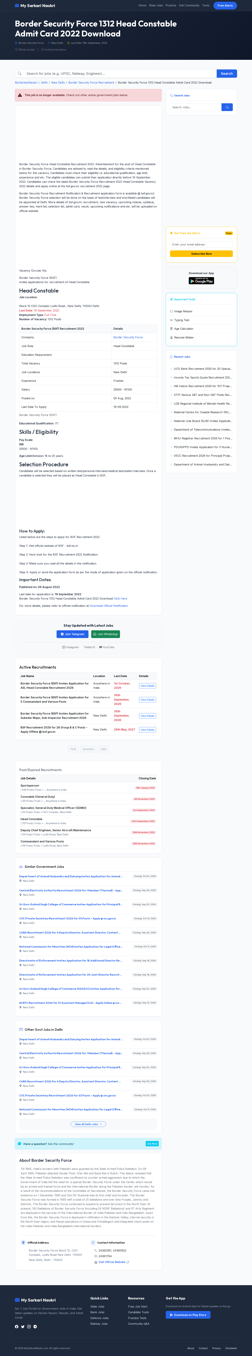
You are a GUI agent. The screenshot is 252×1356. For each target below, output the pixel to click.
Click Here (120, 598)
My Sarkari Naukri (37, 5)
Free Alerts (225, 5)
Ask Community (189, 5)
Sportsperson (30, 785)
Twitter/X (89, 647)
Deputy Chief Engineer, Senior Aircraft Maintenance (56, 830)
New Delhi (58, 82)
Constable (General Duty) (38, 796)
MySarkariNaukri (26, 82)
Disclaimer (231, 1348)
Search (227, 74)
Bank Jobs (97, 1312)
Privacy (216, 1348)
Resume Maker (184, 337)
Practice (171, 5)
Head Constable (31, 819)
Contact (203, 1348)
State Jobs (156, 5)
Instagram (72, 647)
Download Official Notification (109, 605)
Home (142, 5)
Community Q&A (138, 1323)
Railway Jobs (99, 1323)
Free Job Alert (137, 1306)
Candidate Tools (138, 1312)
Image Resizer (183, 311)
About (190, 1348)
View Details (147, 685)
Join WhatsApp (108, 634)
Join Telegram (74, 634)
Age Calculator (184, 328)
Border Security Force (128, 337)
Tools (205, 5)
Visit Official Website (112, 1262)
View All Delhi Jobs (87, 1124)
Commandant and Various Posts (42, 841)
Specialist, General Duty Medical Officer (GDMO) (53, 808)
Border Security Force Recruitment (91, 82)
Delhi (44, 82)
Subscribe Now (201, 253)
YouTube (108, 647)
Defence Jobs (99, 1318)
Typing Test (181, 320)
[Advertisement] (88, 134)
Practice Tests (137, 1318)
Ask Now (152, 1143)
